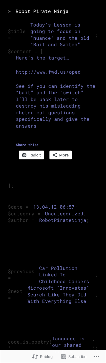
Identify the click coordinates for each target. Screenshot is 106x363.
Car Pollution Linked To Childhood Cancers (64, 274)
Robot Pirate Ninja (42, 11)
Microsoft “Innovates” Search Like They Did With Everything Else (58, 294)
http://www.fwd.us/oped (48, 72)
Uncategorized (64, 213)
